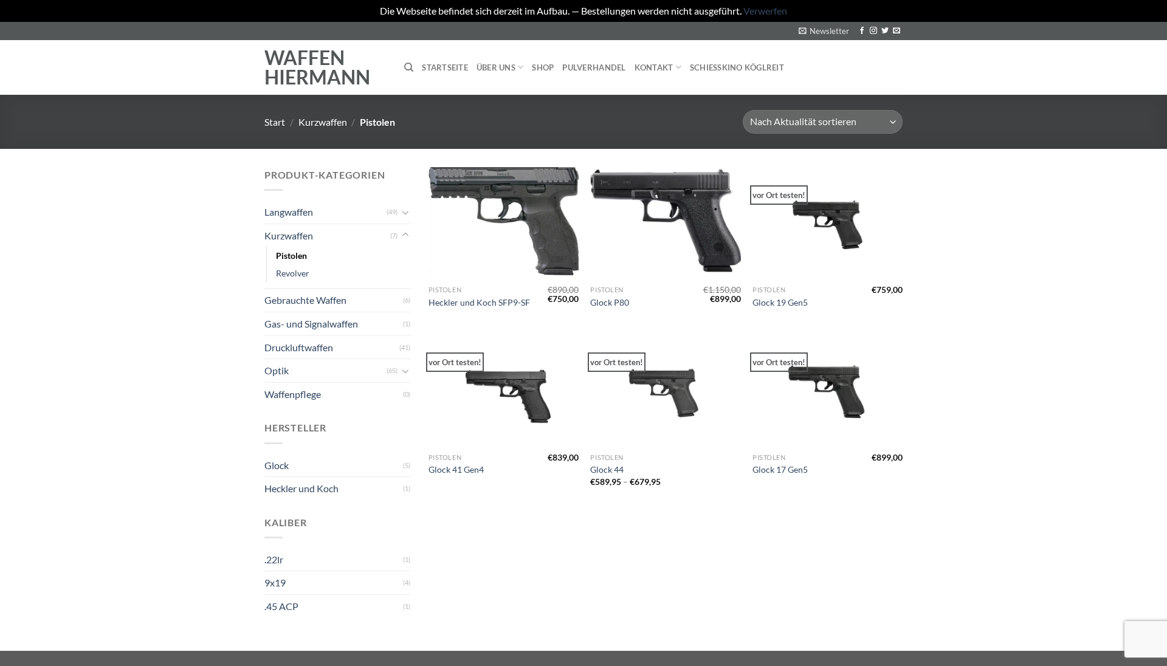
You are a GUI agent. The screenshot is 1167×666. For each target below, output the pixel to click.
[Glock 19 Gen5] (827, 223)
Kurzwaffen (322, 122)
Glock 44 (607, 469)
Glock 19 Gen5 (780, 302)
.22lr (273, 559)
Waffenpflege (292, 394)
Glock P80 (609, 302)
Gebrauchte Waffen (305, 300)
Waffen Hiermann (317, 67)
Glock (276, 465)
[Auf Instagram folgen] (873, 31)
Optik (276, 370)
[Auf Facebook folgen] (862, 31)
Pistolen (291, 255)
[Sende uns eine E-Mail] (896, 31)
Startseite (445, 67)
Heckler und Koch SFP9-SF (479, 302)
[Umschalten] (405, 212)
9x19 (275, 582)
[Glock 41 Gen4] (504, 390)
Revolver (292, 273)
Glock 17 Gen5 (780, 469)
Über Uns (496, 67)
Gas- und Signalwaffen (311, 323)
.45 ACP (281, 606)
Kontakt (654, 67)
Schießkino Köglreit (737, 67)
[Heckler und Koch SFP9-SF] (504, 223)
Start (274, 122)
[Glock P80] (665, 223)
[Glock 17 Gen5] (827, 390)
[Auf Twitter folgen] (885, 31)
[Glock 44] (665, 390)
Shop (543, 67)
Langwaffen (288, 212)
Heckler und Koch (301, 488)
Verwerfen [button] (765, 10)
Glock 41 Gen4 (456, 469)
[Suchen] (408, 67)
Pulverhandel (593, 67)
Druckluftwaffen (298, 347)
